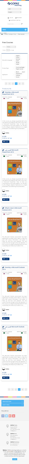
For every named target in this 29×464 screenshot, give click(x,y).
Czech (17, 60)
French (17, 57)
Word (17, 72)
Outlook (18, 75)
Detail (6, 141)
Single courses (19, 69)
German (18, 59)
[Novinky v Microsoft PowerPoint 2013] (14, 109)
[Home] (2, 34)
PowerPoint (19, 73)
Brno (13, 433)
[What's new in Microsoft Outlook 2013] (14, 225)
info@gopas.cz (13, 430)
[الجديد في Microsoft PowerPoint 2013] (14, 167)
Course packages (20, 67)
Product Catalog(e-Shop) (10, 34)
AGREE (14, 459)
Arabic (17, 64)
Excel (23, 72)
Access (17, 77)
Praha (13, 425)
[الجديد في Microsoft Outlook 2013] (14, 344)
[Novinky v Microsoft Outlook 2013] (14, 284)
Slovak (17, 62)
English (18, 55)
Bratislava (14, 442)
